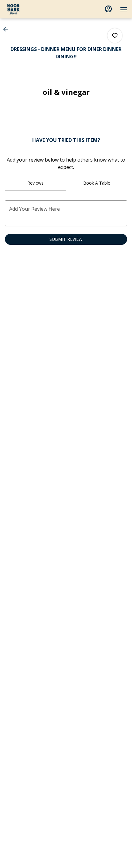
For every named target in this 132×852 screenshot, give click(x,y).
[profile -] (108, 9)
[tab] (35, 183)
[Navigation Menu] (123, 9)
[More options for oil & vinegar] (114, 35)
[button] (7, 29)
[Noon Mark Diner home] (32, 9)
